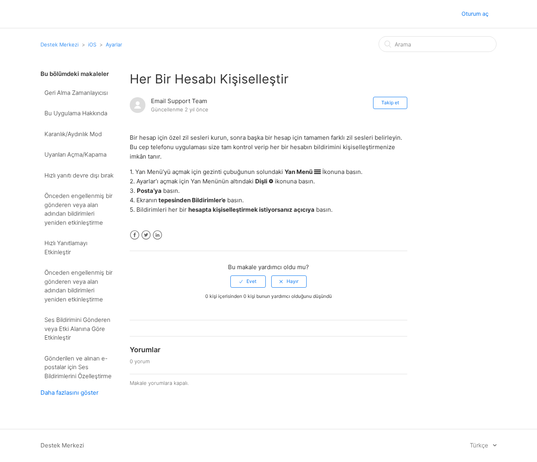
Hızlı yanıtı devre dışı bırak (79, 175)
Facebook (135, 235)
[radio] (248, 281)
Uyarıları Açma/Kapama (75, 154)
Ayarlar (114, 44)
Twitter (146, 235)
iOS (92, 44)
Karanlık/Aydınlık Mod (73, 134)
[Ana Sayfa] (47, 14)
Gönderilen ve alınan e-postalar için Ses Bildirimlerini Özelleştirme (78, 367)
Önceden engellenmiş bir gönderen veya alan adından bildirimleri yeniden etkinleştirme (78, 209)
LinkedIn (157, 235)
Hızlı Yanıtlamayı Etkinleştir (65, 247)
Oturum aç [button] (475, 13)
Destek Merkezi (59, 44)
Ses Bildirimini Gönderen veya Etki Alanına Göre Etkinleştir (77, 328)
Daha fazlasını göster (69, 392)
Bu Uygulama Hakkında (75, 113)
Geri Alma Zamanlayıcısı (76, 92)
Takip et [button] (390, 102)
